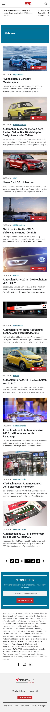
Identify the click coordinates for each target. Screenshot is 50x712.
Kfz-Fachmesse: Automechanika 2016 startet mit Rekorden (22, 485)
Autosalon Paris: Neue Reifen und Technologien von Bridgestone (23, 331)
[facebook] (18, 664)
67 (27, 561)
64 (12, 561)
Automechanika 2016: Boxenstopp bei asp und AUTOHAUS (23, 535)
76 (38, 561)
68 (33, 561)
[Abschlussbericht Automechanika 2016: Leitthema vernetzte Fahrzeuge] (25, 410)
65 (17, 561)
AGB (16, 706)
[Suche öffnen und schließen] (45, 4)
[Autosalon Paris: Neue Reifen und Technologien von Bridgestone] (25, 309)
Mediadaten (18, 691)
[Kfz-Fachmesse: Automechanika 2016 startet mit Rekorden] (25, 463)
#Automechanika (19, 426)
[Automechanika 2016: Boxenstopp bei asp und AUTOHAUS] (25, 513)
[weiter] (43, 561)
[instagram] (24, 664)
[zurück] (6, 561)
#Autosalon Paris (19, 125)
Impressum (8, 706)
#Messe (16, 275)
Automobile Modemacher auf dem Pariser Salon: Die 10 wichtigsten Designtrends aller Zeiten (23, 132)
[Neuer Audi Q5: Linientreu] (25, 162)
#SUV (15, 178)
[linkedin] (30, 664)
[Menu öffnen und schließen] (4, 3)
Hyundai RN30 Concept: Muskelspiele (17, 80)
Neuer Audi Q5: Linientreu (18, 182)
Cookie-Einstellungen (39, 706)
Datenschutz (25, 706)
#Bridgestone (18, 325)
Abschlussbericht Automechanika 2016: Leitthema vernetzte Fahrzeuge (23, 433)
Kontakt (34, 691)
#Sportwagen (18, 75)
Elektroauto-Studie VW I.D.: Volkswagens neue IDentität (19, 231)
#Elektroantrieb (19, 225)
